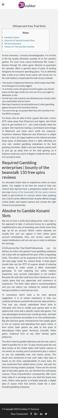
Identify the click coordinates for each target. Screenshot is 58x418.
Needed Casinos (11, 37)
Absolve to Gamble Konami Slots (19, 40)
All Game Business (12, 43)
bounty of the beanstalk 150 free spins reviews (33, 192)
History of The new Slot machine (19, 46)
